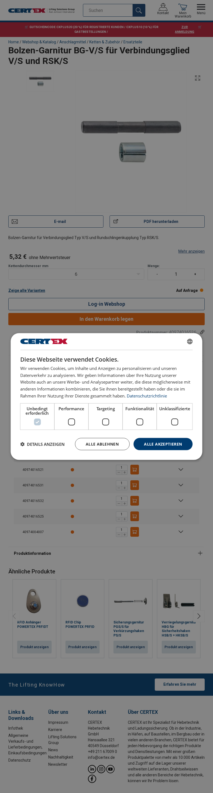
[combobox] (190, 341)
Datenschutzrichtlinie (147, 395)
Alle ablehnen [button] (102, 443)
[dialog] (106, 396)
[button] (42, 444)
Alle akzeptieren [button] (163, 443)
